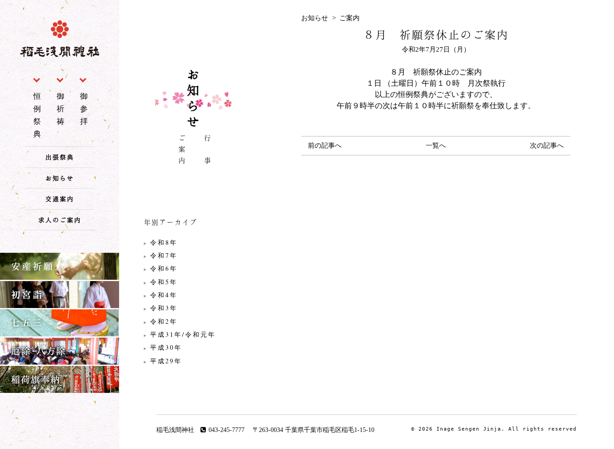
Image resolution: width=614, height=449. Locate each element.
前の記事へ (325, 145)
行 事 (207, 150)
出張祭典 (59, 157)
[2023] (193, 282)
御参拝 (85, 108)
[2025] (193, 255)
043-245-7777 (227, 430)
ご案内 (182, 150)
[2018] (193, 347)
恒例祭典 (38, 115)
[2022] (193, 295)
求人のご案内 (59, 219)
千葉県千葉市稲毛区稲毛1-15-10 (329, 430)
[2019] (193, 334)
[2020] (193, 321)
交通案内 (59, 198)
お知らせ (59, 178)
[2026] (193, 242)
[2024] (193, 268)
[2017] (193, 361)
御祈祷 (62, 108)
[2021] (193, 308)
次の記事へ (547, 145)
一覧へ (436, 145)
